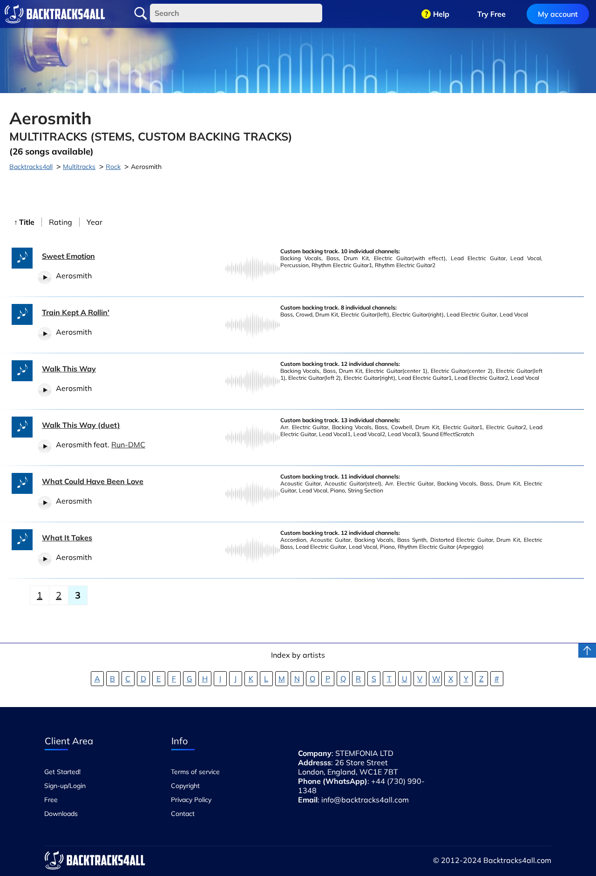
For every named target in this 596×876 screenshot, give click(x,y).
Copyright (185, 786)
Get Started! (62, 772)
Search (140, 13)
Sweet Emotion (68, 256)
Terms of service (195, 772)
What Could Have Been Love (92, 481)
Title (26, 222)
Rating (60, 222)
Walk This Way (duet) (81, 425)
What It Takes (67, 537)
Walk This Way (69, 368)
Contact (183, 813)
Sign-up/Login (65, 786)
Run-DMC (128, 444)
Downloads (61, 813)
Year (94, 222)
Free (51, 799)
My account (558, 14)
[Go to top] (587, 650)
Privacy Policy (191, 799)
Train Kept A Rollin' (75, 312)
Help (441, 14)
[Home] (55, 14)
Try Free (491, 14)
